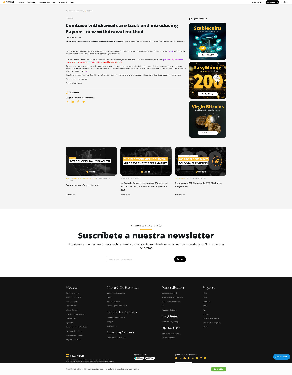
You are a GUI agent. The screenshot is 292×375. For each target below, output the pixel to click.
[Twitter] (180, 358)
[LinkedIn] (201, 358)
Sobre (205, 293)
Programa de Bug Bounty (171, 301)
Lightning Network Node (116, 338)
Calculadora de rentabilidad (76, 327)
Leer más (69, 195)
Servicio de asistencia (211, 318)
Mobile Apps (111, 326)
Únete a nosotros (272, 2)
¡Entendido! (219, 369)
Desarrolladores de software (172, 297)
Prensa (90, 11)
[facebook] (78, 102)
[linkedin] (72, 102)
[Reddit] (193, 358)
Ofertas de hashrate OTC (171, 333)
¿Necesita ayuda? (281, 357)
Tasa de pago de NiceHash (76, 314)
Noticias (177, 178)
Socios (205, 297)
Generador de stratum (74, 335)
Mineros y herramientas (116, 317)
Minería (21, 2)
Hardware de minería (74, 331)
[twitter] (67, 102)
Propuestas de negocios (212, 323)
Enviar (180, 259)
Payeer (170, 51)
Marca (205, 306)
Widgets (110, 322)
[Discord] (184, 358)
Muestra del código (169, 310)
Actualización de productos (86, 178)
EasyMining (31, 2)
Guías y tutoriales (71, 178)
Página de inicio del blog (75, 11)
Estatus (205, 327)
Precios (109, 297)
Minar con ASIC (71, 301)
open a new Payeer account (172, 60)
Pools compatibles (114, 301)
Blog (72, 2)
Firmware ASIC (71, 306)
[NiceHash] (9, 2)
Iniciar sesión (256, 2)
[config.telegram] (189, 358)
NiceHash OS (71, 318)
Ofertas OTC (63, 2)
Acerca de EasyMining (170, 322)
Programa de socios (73, 339)
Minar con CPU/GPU (73, 297)
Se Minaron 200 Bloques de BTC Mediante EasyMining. (198, 184)
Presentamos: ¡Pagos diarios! (82, 185)
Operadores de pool (169, 293)
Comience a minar (73, 293)
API (163, 306)
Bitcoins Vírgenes (168, 338)
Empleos (206, 314)
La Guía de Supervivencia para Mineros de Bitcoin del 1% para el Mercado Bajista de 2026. (144, 186)
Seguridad (206, 301)
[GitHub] (197, 358)
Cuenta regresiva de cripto (117, 306)
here (85, 71)
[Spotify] (205, 358)
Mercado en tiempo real (47, 2)
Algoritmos (70, 323)
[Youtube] (176, 358)
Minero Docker (71, 310)
